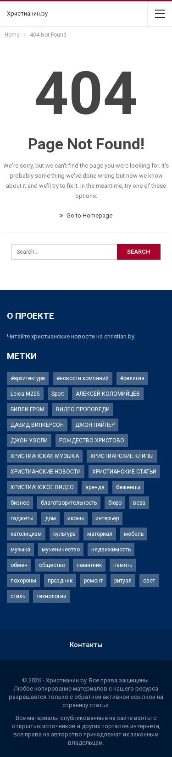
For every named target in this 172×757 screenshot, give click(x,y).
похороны (23, 580)
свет (149, 580)
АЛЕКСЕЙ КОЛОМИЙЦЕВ (108, 394)
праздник (60, 580)
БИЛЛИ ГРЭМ (27, 409)
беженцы (128, 487)
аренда (95, 487)
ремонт (93, 580)
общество (52, 565)
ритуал (123, 580)
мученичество (61, 549)
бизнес (20, 503)
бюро (115, 503)
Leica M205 (25, 394)
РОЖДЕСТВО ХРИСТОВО (91, 440)
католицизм (26, 534)
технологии (52, 596)
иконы (75, 518)
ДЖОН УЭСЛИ (29, 440)
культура (64, 534)
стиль (18, 596)
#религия (132, 378)
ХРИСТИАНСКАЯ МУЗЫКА (45, 456)
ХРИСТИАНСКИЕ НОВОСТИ (46, 471)
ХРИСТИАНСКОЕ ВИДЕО (42, 487)
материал (99, 534)
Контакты (86, 645)
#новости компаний (82, 378)
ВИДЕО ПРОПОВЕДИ (83, 409)
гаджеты (22, 518)
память (122, 565)
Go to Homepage (88, 215)
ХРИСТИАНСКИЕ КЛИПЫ (122, 456)
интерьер (107, 518)
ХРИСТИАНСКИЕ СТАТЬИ (124, 471)
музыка (20, 549)
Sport (57, 394)
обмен (19, 565)
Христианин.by (27, 13)
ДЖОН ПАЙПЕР (95, 425)
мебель (134, 534)
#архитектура (28, 378)
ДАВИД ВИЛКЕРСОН (37, 425)
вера (139, 503)
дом (50, 518)
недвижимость (111, 549)
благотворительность (69, 503)
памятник (89, 565)
